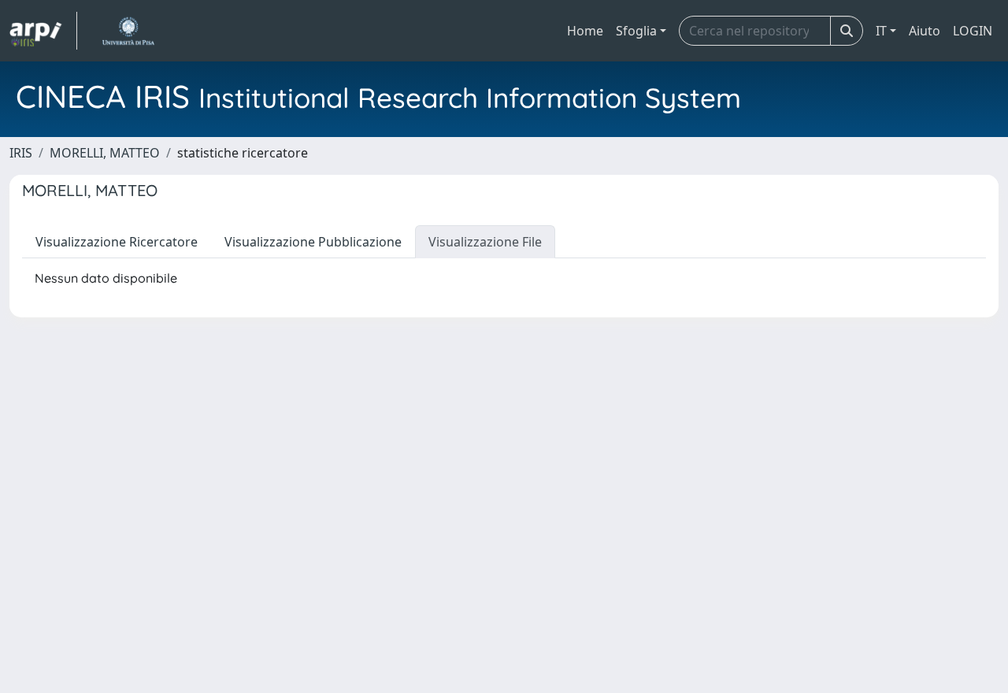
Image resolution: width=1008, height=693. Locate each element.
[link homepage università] (128, 31)
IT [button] (881, 30)
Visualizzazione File (485, 241)
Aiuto (924, 30)
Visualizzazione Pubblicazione (313, 241)
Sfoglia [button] (636, 30)
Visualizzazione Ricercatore (116, 241)
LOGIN (972, 30)
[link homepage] (43, 31)
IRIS (20, 152)
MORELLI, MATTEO (105, 152)
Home (585, 30)
